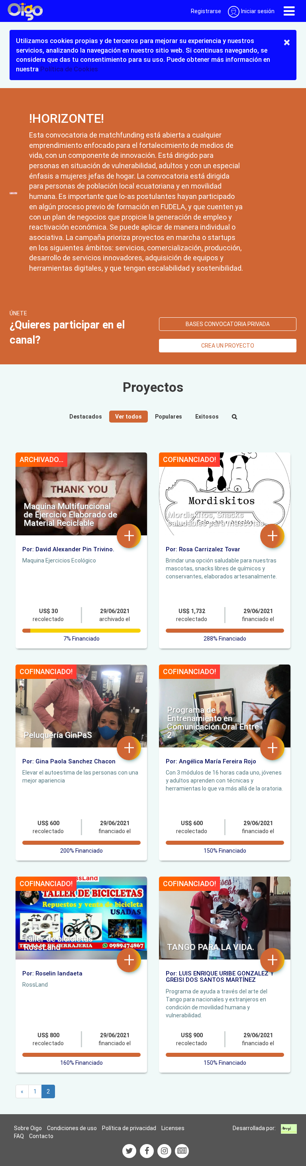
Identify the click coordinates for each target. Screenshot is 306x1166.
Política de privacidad (129, 1128)
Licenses (172, 1128)
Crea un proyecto (227, 345)
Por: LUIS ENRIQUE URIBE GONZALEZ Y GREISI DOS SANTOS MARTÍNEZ (220, 977)
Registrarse (206, 11)
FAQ (19, 1136)
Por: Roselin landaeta (52, 973)
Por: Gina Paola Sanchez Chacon (69, 761)
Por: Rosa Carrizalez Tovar (203, 549)
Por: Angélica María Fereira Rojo (211, 761)
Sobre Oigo (28, 1128)
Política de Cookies (69, 69)
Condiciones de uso (72, 1128)
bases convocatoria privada (228, 324)
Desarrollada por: (254, 1128)
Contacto (41, 1136)
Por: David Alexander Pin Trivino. (68, 549)
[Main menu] (289, 11)
